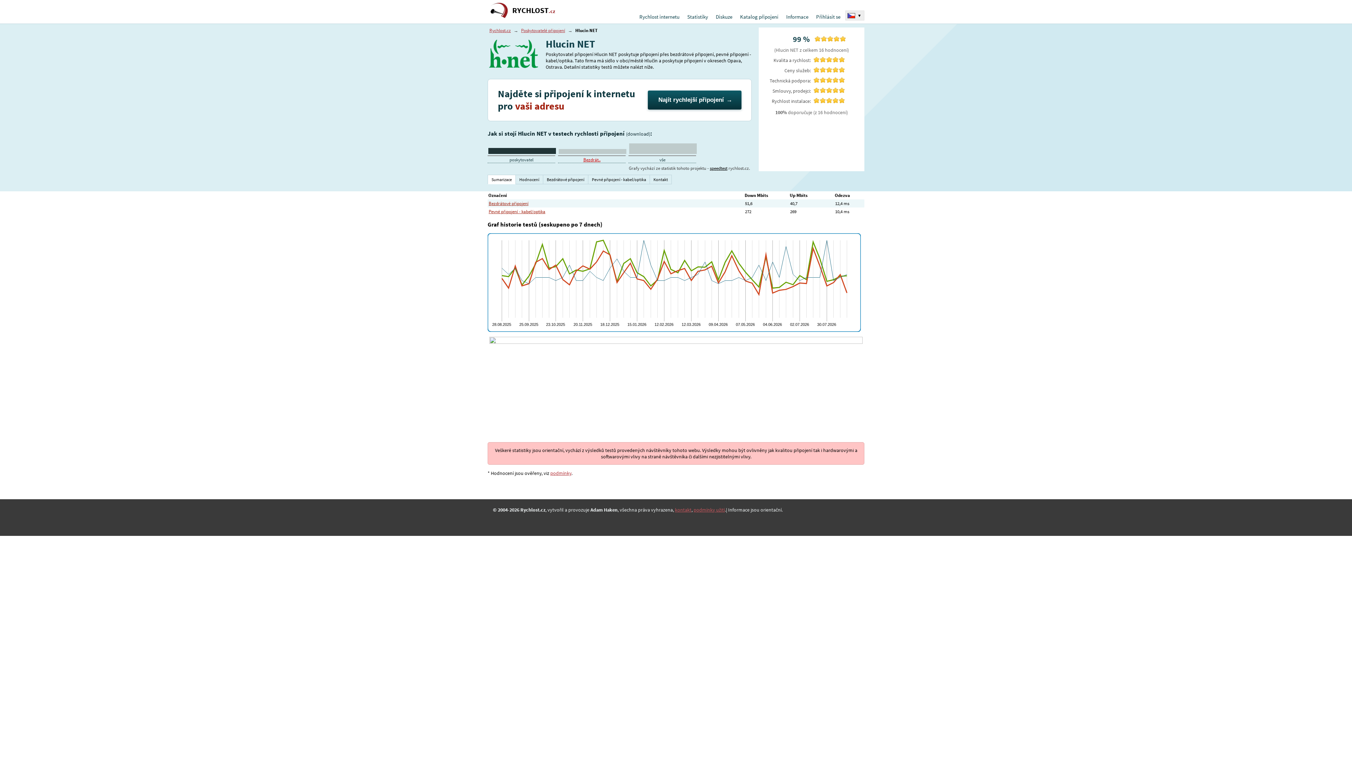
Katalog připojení (759, 16)
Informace (797, 16)
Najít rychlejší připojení (691, 100)
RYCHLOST (533, 10)
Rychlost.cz (500, 30)
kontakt (683, 510)
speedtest (718, 168)
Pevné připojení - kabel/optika (517, 212)
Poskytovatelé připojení (543, 30)
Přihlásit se (828, 16)
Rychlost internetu (659, 16)
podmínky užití (709, 510)
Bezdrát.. (592, 160)
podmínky (560, 473)
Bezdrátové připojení (508, 203)
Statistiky (697, 16)
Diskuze (724, 16)
